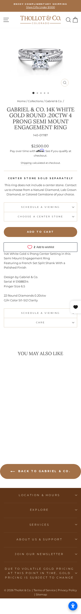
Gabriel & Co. (53, 101)
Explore (39, 509)
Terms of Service (45, 590)
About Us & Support (39, 539)
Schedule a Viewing (40, 207)
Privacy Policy (67, 590)
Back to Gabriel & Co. (43, 471)
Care (40, 322)
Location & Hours (39, 495)
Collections (35, 101)
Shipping (26, 162)
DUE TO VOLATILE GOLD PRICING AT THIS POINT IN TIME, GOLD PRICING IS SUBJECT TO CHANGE (39, 573)
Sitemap (41, 594)
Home (21, 101)
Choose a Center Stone (40, 216)
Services (39, 524)
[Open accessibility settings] (72, 605)
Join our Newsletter (39, 554)
